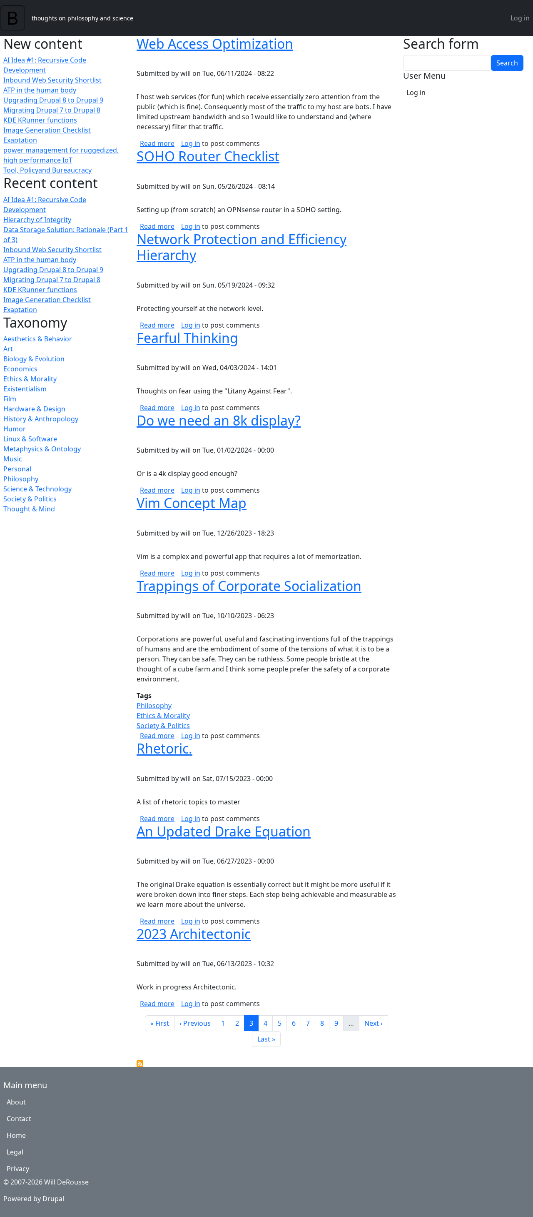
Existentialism (25, 388)
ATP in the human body (39, 90)
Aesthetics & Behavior (37, 338)
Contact (19, 1118)
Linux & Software (30, 438)
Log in (520, 18)
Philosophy (20, 478)
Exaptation (20, 140)
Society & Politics (30, 498)
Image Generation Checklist (47, 130)
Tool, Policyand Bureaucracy (47, 170)
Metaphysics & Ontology (42, 448)
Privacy (18, 1168)
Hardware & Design (34, 408)
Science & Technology (37, 488)
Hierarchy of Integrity (37, 219)
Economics (20, 368)
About (16, 1102)
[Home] (16, 17)
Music (12, 458)
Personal (17, 468)
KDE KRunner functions (40, 120)
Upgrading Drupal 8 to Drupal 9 (53, 100)
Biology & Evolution (34, 358)
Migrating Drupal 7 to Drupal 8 (51, 110)
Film (9, 398)
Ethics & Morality (30, 378)
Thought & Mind (29, 508)
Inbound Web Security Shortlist (52, 80)
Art (8, 348)
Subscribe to (140, 1063)
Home (16, 1135)
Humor (14, 428)
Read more (157, 143)
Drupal (53, 1198)
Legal (15, 1152)
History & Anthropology (40, 418)
